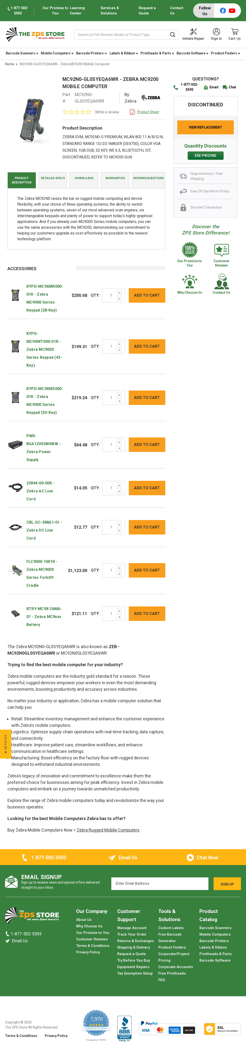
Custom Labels (171, 928)
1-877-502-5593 (189, 87)
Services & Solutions (110, 10)
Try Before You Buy (133, 960)
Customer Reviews (92, 939)
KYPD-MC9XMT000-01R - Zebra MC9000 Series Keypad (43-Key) (44, 349)
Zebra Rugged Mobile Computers (108, 830)
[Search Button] (172, 34)
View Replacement (205, 127)
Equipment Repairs (133, 967)
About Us (84, 920)
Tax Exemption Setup (135, 973)
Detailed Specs (53, 178)
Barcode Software (191, 53)
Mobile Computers (56, 53)
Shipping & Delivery (133, 947)
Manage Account (132, 928)
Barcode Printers (90, 53)
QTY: (95, 295)
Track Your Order (132, 934)
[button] (5, 744)
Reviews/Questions (148, 178)
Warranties (115, 178)
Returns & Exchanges (135, 941)
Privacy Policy (88, 952)
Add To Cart (147, 295)
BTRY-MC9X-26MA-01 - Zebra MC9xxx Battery (44, 616)
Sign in (216, 38)
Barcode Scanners (21, 53)
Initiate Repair (193, 38)
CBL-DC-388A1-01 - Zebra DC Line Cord (44, 530)
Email (213, 87)
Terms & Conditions (92, 946)
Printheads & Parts (156, 53)
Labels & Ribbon (123, 53)
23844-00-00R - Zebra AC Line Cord (40, 491)
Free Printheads (172, 973)
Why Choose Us (89, 926)
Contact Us (176, 10)
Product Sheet (148, 112)
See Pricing (205, 155)
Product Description (21, 180)
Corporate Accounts (175, 967)
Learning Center (77, 10)
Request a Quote (147, 10)
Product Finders (224, 53)
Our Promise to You (92, 933)
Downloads (84, 178)
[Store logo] (32, 917)
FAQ (161, 980)
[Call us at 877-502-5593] (8, 933)
